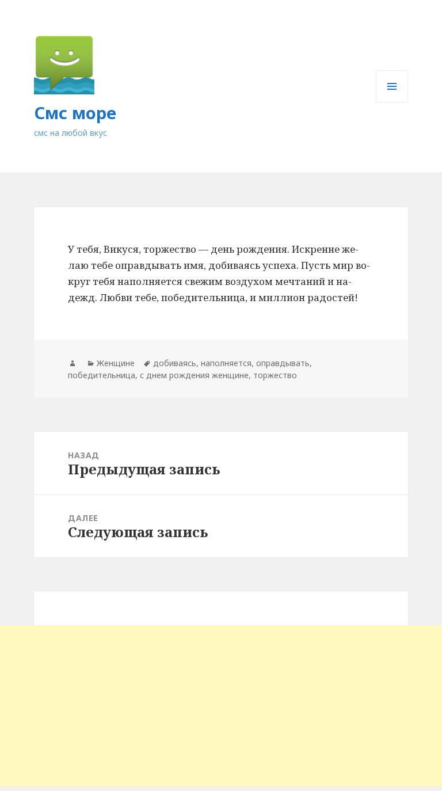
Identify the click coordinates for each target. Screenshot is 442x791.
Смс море (75, 112)
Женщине (116, 363)
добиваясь (174, 363)
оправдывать (283, 363)
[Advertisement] (221, 705)
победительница (101, 375)
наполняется (226, 363)
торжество (275, 375)
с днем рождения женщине (194, 375)
